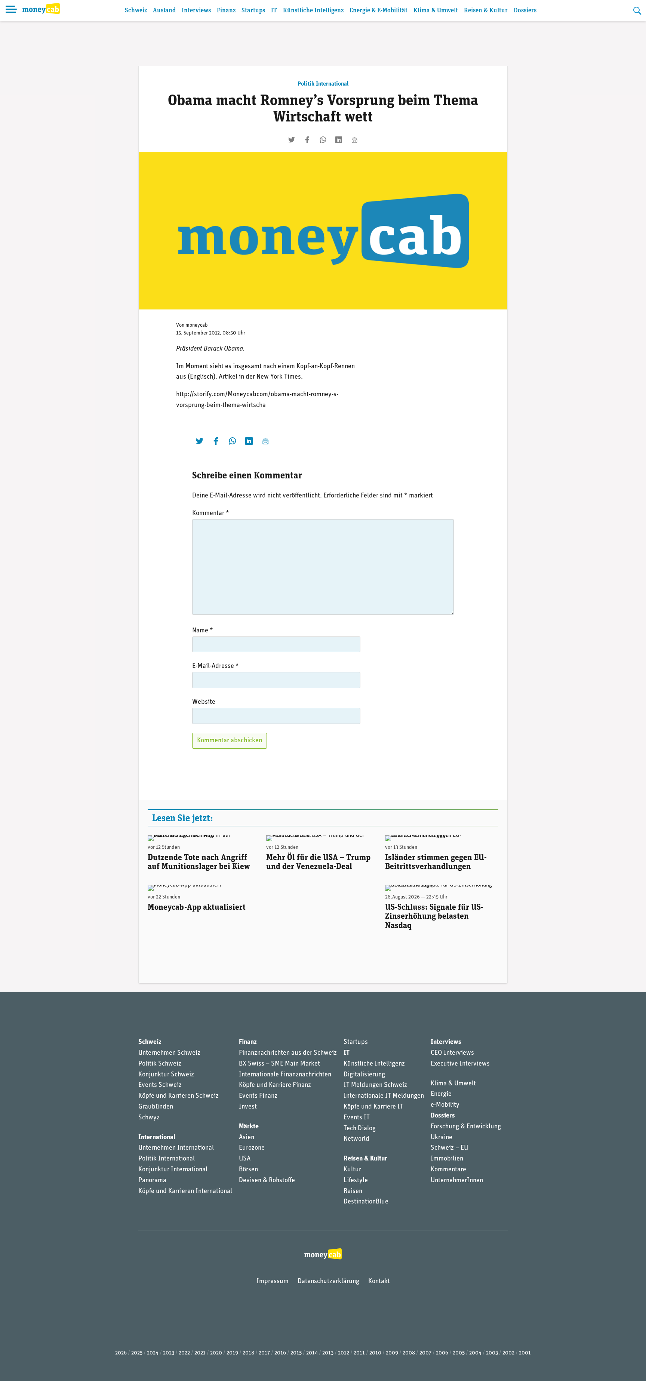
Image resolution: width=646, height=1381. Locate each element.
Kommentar (210, 513)
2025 (136, 1353)
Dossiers (525, 10)
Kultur (352, 1169)
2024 (153, 1353)
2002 (508, 1353)
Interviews (196, 10)
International (156, 1137)
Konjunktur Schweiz (166, 1075)
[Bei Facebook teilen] (307, 139)
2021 (200, 1353)
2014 (312, 1353)
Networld (356, 1139)
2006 (442, 1353)
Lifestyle (356, 1180)
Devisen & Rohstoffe (267, 1180)
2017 (264, 1353)
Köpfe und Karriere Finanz (275, 1085)
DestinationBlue (366, 1202)
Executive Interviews (460, 1064)
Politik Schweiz (159, 1064)
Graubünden (155, 1107)
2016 (280, 1353)
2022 (184, 1353)
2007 (425, 1353)
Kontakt (379, 1281)
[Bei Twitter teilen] (291, 139)
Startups (253, 10)
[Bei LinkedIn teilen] (338, 139)
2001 (525, 1353)
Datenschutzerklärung (328, 1281)
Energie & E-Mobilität (378, 10)
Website (203, 702)
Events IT (357, 1118)
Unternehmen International (176, 1148)
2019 (232, 1353)
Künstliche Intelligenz (313, 10)
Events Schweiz (160, 1085)
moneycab (196, 325)
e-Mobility (445, 1105)
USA (244, 1159)
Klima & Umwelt (435, 10)
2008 (409, 1353)
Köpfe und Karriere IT (373, 1107)
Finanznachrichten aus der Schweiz (288, 1053)
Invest (248, 1107)
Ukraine (441, 1137)
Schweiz (136, 10)
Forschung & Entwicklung (466, 1126)
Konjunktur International (172, 1169)
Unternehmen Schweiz (169, 1053)
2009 (392, 1353)
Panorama (152, 1180)
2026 (121, 1353)
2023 (168, 1353)
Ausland (164, 10)
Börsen (248, 1169)
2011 (359, 1353)
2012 (343, 1353)
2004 (475, 1353)
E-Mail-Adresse (215, 666)
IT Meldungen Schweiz (375, 1085)
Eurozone (252, 1148)
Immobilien (447, 1159)
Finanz (226, 10)
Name (202, 631)
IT (274, 10)
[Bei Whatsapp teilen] (323, 139)
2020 (216, 1353)
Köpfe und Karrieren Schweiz (178, 1096)
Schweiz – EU (449, 1148)
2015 (296, 1353)
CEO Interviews (452, 1053)
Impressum (272, 1281)
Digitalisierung (364, 1075)
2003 (492, 1353)
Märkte (249, 1126)
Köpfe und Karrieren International (185, 1191)
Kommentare (448, 1169)
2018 (248, 1353)
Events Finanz (258, 1096)
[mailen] (354, 139)
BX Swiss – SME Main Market (279, 1064)
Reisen (353, 1191)
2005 (459, 1353)
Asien (246, 1137)
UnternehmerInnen (457, 1180)
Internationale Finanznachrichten (285, 1075)
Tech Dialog (360, 1128)
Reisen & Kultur (486, 10)
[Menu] (11, 10)
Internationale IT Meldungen (384, 1096)
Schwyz (149, 1118)
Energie (441, 1094)
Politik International (323, 84)
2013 (327, 1353)
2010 (375, 1353)
